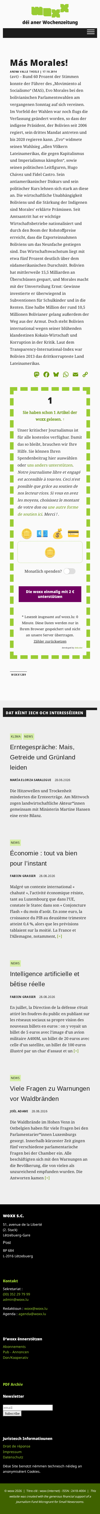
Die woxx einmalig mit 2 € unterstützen (50, 594)
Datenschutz (13, 1457)
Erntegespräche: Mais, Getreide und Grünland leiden (42, 757)
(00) (16, 1294)
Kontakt (10, 1281)
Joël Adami (19, 1111)
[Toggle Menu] (91, 31)
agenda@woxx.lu (32, 1313)
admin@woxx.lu (16, 1299)
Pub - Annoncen (16, 1352)
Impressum (12, 1451)
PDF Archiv (13, 1384)
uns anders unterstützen (50, 465)
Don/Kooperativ (15, 1357)
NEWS (28, 736)
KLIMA (16, 736)
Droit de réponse (16, 1446)
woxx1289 (18, 674)
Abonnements (14, 1346)
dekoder (79, 647)
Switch (65, 571)
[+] (59, 936)
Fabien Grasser (23, 876)
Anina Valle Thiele (24, 71)
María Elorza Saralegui (30, 780)
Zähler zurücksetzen (50, 641)
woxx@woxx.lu (36, 1308)
